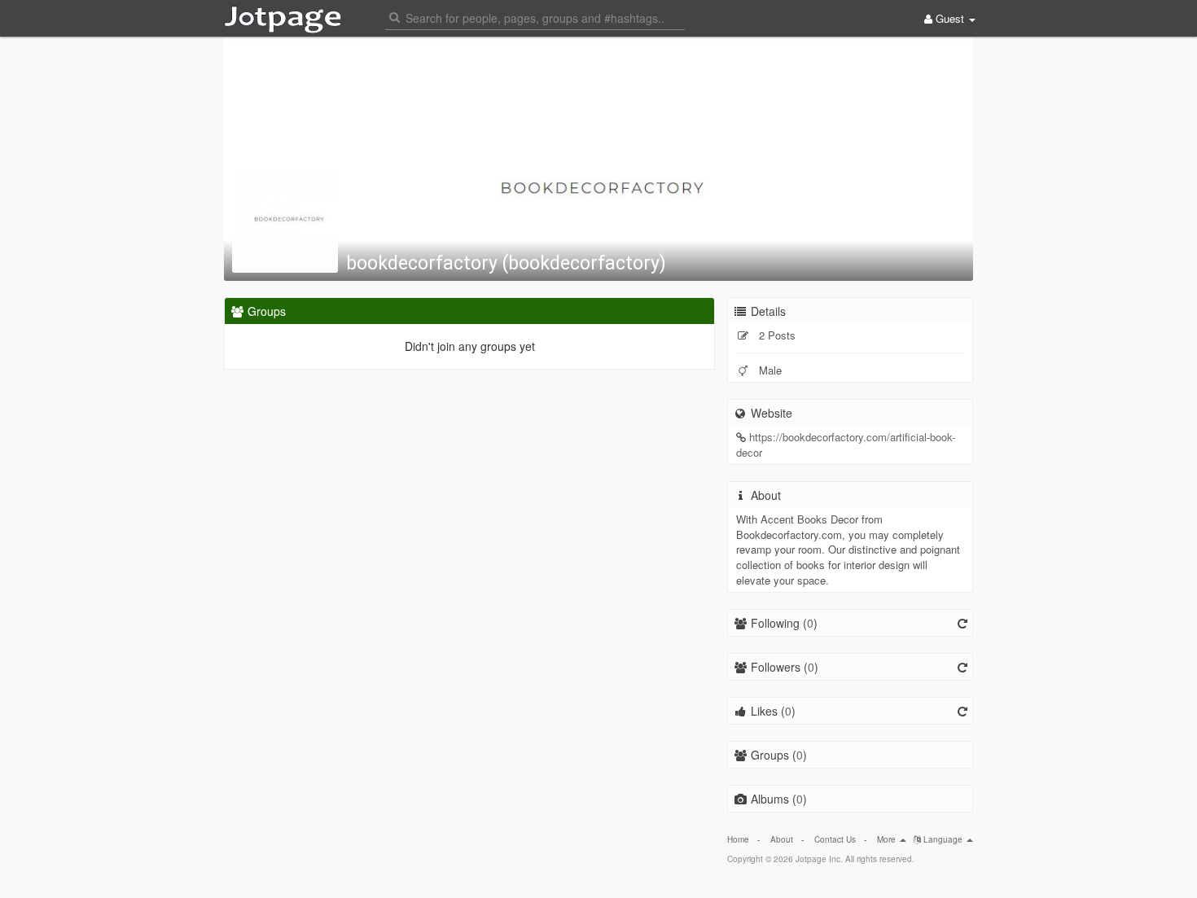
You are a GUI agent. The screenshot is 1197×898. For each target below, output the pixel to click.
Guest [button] (949, 18)
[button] (535, 16)
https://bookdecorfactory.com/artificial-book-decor (845, 444)
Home (738, 839)
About (781, 839)
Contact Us (835, 839)
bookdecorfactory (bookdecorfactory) (506, 263)
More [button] (887, 839)
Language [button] (943, 839)
